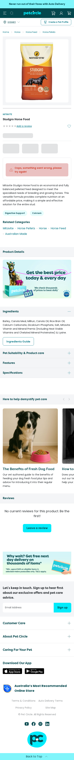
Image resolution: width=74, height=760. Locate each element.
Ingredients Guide (18, 342)
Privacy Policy (23, 707)
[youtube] (27, 725)
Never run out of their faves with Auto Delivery (37, 4)
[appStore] (12, 673)
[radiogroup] (37, 149)
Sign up (62, 607)
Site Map (50, 707)
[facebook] (33, 725)
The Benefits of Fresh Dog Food (28, 470)
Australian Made (16, 235)
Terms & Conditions (23, 700)
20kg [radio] (12, 149)
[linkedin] (47, 725)
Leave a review (37, 529)
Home (6, 32)
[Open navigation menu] (5, 13)
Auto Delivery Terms (50, 700)
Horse (17, 32)
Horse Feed (31, 32)
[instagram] (40, 725)
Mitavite (7, 114)
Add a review (24, 126)
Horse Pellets (49, 32)
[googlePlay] (34, 673)
